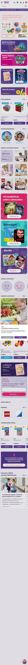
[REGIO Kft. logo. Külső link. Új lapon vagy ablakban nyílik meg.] (2, 326)
